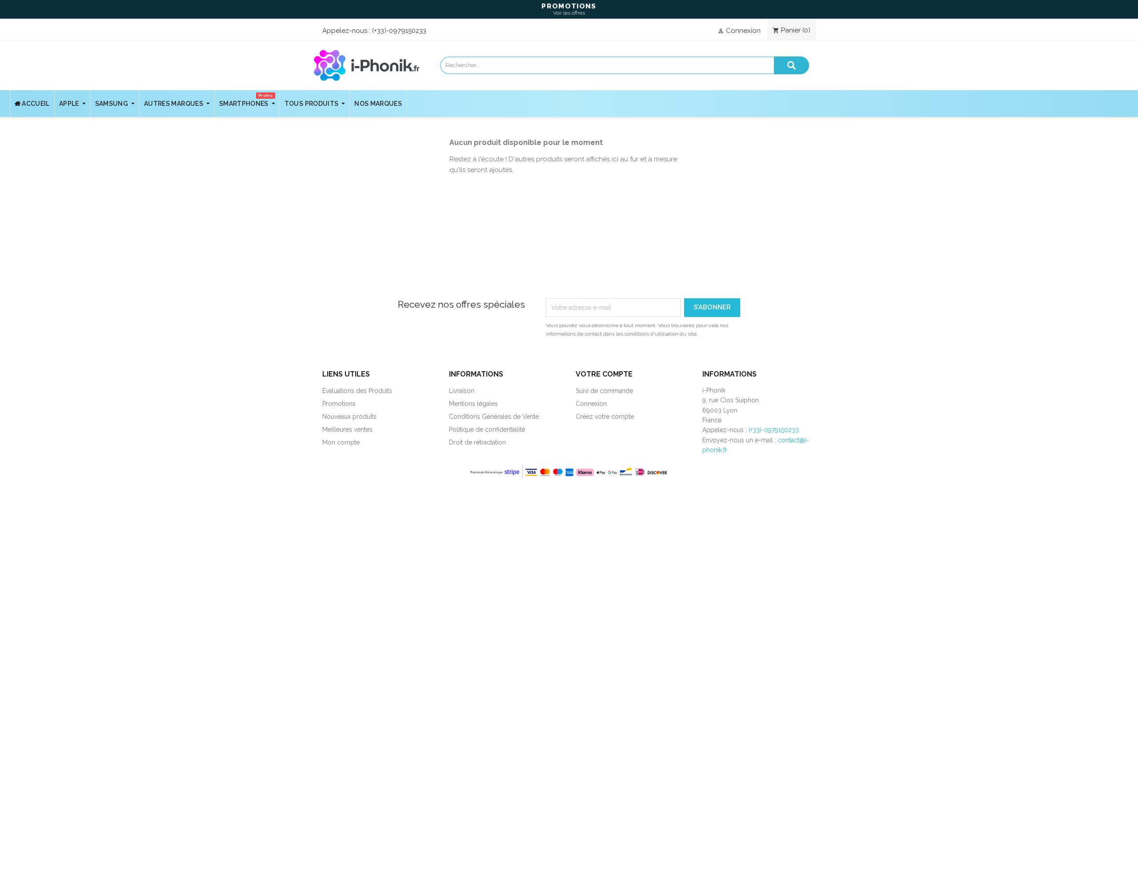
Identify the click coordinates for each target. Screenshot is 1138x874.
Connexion (591, 403)
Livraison (461, 390)
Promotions (339, 403)
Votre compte (604, 374)
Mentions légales (473, 403)
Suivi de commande (604, 390)
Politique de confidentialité (487, 429)
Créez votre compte (605, 416)
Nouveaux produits (349, 416)
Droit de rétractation (477, 442)
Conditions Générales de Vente (494, 416)
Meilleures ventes (347, 429)
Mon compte (341, 442)
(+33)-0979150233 (399, 31)
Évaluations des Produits (357, 390)
